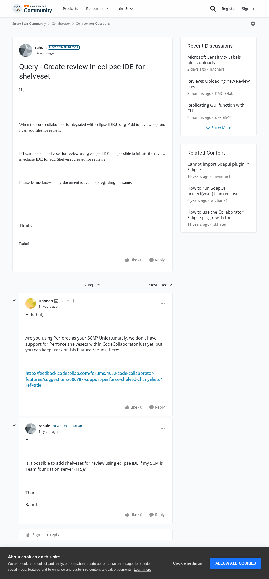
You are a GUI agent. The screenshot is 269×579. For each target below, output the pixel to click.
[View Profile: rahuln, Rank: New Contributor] (25, 50)
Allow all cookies (235, 563)
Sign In (248, 8)
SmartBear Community (29, 23)
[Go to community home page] (32, 8)
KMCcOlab (224, 93)
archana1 (219, 200)
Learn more (142, 569)
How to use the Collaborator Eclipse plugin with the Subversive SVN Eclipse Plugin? (217, 214)
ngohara (217, 69)
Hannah (46, 300)
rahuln (41, 47)
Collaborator (61, 23)
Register (229, 8)
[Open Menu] (253, 23)
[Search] (213, 9)
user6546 (223, 117)
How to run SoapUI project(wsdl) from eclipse (213, 191)
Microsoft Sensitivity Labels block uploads (214, 60)
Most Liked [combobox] (161, 285)
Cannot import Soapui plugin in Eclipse (218, 167)
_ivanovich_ (223, 176)
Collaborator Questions (93, 23)
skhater (219, 224)
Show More (221, 127)
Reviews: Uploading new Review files (218, 84)
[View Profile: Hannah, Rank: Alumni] (30, 303)
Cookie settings (187, 563)
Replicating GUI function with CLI (216, 108)
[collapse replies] (14, 300)
